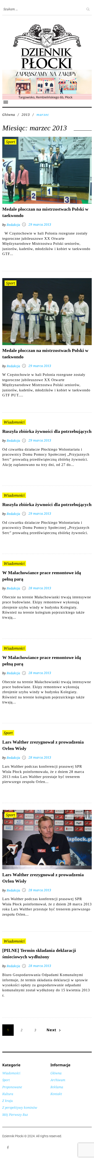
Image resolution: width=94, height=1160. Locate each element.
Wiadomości (14, 422)
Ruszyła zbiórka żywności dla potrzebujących (46, 431)
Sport (10, 141)
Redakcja (13, 224)
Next (51, 1029)
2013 (26, 114)
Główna (8, 114)
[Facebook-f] (8, 1147)
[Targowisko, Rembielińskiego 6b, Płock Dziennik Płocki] (47, 72)
